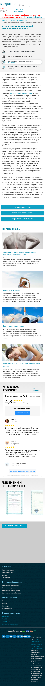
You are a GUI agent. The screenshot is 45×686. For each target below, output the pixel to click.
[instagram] (21, 636)
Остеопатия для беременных (11, 601)
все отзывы (35, 390)
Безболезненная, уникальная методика (21, 51)
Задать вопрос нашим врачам (22, 219)
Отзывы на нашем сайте (10, 624)
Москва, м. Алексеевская (14, 526)
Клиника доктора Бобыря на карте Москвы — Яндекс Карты (22, 475)
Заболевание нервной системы (12, 593)
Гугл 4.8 (4, 619)
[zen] (25, 636)
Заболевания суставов (9, 588)
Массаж (4, 603)
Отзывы (5, 575)
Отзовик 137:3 (6, 621)
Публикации (6, 577)
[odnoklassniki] (18, 636)
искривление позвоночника (21, 93)
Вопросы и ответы (8, 572)
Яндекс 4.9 (5, 616)
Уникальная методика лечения (22, 213)
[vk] (4, 636)
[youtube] (7, 636)
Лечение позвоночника (22, 207)
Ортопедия (5, 606)
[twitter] (11, 636)
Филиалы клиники (8, 570)
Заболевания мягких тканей (11, 590)
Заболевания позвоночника (10, 585)
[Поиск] (16, 5)
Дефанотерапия (7, 608)
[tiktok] (14, 636)
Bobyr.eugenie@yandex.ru (33, 17)
